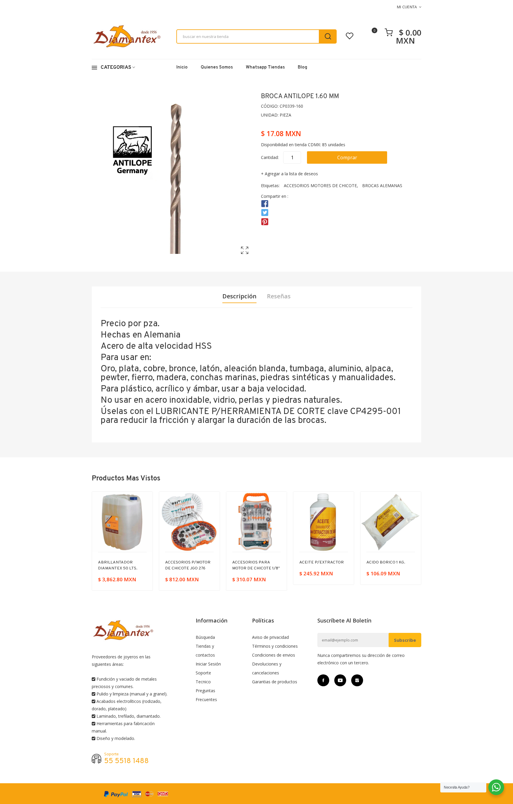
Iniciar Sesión (208, 664)
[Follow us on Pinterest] (265, 222)
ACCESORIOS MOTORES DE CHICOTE (320, 185)
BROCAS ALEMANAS (382, 185)
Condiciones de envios (273, 655)
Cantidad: (270, 157)
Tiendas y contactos (205, 650)
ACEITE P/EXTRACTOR (256, 562)
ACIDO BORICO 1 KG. (320, 562)
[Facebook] (323, 680)
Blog (302, 67)
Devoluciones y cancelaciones (266, 668)
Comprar (347, 157)
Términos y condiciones (275, 646)
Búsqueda (205, 637)
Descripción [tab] (239, 296)
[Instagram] (357, 680)
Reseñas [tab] (279, 296)
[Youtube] (340, 680)
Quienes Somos (217, 67)
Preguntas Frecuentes (206, 695)
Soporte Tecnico (203, 677)
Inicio (182, 67)
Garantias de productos (274, 681)
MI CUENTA (407, 6)
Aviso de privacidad (270, 637)
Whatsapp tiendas (265, 67)
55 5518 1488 (126, 761)
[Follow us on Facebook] (265, 204)
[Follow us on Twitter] (265, 213)
